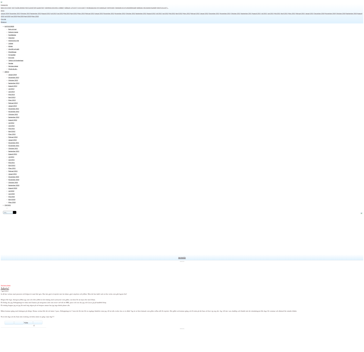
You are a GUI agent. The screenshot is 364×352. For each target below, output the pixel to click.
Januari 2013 (99, 13)
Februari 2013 (89, 13)
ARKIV (7, 72)
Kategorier (4, 5)
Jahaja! (5, 288)
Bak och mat (6, 8)
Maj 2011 (277, 13)
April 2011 (284, 13)
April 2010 (27, 16)
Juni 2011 (270, 13)
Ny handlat (102, 8)
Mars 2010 (35, 16)
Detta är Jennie (18, 8)
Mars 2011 (291, 13)
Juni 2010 (14, 16)
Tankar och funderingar (125, 8)
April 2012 (179, 13)
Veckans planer (149, 8)
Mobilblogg (91, 8)
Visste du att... (162, 8)
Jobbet (61, 8)
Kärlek (67, 8)
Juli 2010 (7, 16)
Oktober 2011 (235, 13)
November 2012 (120, 13)
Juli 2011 (264, 13)
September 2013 (35, 13)
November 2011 (225, 13)
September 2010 (351, 13)
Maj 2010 (20, 16)
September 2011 (246, 13)
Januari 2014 (5, 13)
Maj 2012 (172, 13)
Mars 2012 (186, 13)
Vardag (140, 8)
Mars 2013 (81, 13)
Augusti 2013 (46, 13)
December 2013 (14, 13)
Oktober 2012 (130, 13)
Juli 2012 (159, 13)
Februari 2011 (300, 13)
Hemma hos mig (51, 8)
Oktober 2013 (25, 13)
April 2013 (73, 13)
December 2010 (319, 13)
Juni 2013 (60, 13)
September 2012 (141, 13)
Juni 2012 (165, 13)
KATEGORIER (9, 26)
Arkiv (2, 11)
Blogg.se (3, 22)
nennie (182, 257)
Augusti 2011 (256, 13)
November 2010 (330, 13)
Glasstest (40, 8)
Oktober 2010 (341, 13)
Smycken (111, 8)
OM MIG (8, 205)
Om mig (3, 19)
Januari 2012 (204, 13)
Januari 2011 (309, 13)
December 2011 (214, 13)
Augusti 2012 (151, 13)
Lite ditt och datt (78, 8)
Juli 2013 (54, 13)
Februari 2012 (195, 13)
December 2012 (109, 13)
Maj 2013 (67, 13)
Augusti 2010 (12, 188)
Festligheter (30, 8)
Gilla (26, 322)
